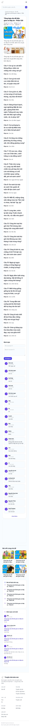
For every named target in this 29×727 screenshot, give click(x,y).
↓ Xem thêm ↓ (14, 516)
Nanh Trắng (10, 23)
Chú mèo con (4, 714)
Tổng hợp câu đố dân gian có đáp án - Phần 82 (14, 649)
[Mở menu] (26, 2)
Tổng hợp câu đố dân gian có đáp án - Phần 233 (20, 561)
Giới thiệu (18, 708)
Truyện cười (19, 699)
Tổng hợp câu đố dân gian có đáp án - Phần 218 (15, 599)
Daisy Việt (3, 716)
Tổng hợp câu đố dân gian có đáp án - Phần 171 (14, 639)
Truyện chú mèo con (9, 11)
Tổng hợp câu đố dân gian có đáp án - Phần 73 (15, 585)
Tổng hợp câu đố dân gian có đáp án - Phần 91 (15, 604)
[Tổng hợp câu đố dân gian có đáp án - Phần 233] (21, 554)
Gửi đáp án (8, 358)
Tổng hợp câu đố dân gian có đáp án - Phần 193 (7, 561)
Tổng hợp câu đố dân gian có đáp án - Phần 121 (15, 590)
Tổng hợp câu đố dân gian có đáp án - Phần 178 (14, 629)
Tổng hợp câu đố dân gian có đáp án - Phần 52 (7, 575)
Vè (2, 702)
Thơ (2, 699)
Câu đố (19, 23)
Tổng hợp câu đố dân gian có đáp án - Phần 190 (14, 619)
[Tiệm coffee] (14, 50)
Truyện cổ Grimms (20, 693)
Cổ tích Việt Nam (20, 691)
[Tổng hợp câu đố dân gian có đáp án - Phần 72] (21, 569)
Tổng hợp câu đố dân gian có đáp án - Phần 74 (15, 595)
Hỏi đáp (3, 708)
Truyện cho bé (19, 689)
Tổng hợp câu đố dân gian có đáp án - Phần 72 (20, 575)
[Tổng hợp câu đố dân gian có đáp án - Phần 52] (8, 569)
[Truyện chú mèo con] (2, 2)
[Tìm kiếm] (26, 7)
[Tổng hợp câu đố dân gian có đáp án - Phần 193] (8, 554)
